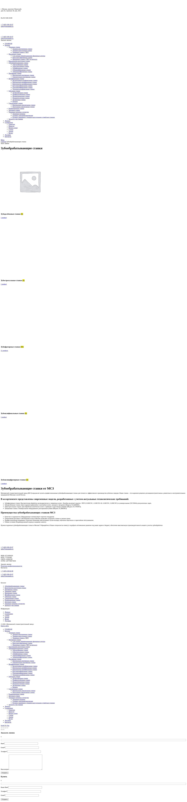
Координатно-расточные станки (15, 588)
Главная (3, 142)
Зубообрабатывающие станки (14, 586)
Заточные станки (10, 602)
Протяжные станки (11, 589)
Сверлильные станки (12, 598)
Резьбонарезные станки (12, 600)
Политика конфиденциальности (11, 566)
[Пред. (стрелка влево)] (1, 729)
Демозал (7, 612)
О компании (9, 614)
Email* (3, 747)
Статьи (7, 615)
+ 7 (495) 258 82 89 (7, 571)
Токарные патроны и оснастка (15, 603)
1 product (4, 217)
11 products (4, 350)
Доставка (8, 621)
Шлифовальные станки (12, 595)
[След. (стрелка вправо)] (3, 729)
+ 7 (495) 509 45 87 (7, 24)
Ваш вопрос (5, 769)
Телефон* (4, 751)
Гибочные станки (10, 596)
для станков (15, 605)
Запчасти (8, 605)
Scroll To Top (5, 725)
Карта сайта (5, 626)
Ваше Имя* (4, 787)
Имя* (2, 743)
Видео (7, 619)
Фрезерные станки (11, 593)
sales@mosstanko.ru (7, 26)
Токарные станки (10, 591)
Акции (7, 617)
